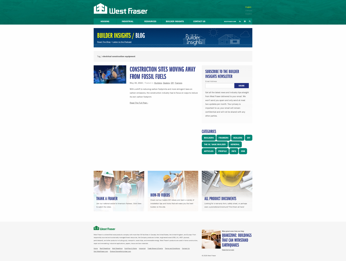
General (235, 144)
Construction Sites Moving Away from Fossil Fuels (162, 72)
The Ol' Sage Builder (215, 144)
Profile (222, 151)
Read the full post (228, 250)
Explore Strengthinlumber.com (120, 251)
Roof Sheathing (105, 248)
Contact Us (186, 248)
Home (96, 248)
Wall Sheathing (117, 248)
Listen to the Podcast (122, 42)
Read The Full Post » (139, 102)
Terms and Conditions (172, 248)
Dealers (166, 83)
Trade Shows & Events (155, 248)
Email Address (211, 81)
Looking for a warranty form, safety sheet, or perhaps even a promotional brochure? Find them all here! (225, 201)
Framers (178, 83)
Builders (158, 83)
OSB (243, 151)
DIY (172, 83)
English (248, 7)
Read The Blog (103, 42)
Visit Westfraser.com (101, 251)
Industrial (142, 248)
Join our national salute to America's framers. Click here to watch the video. (118, 201)
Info (234, 151)
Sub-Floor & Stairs (130, 248)
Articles (208, 151)
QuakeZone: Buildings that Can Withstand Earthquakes (237, 240)
